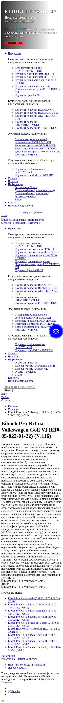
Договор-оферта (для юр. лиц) (32, 193)
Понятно (15, 42)
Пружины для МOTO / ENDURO (34, 175)
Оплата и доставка (25, 196)
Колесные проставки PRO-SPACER (35, 145)
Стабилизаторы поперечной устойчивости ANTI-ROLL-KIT (33, 141)
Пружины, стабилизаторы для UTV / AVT (30, 171)
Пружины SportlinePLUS (29, 95)
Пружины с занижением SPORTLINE (36, 76)
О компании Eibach (26, 187)
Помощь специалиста (20, 205)
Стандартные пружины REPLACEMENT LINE (28, 69)
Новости (13, 181)
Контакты (13, 202)
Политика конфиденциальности (26, 664)
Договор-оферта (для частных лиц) (35, 190)
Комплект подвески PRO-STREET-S (36, 127)
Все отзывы (8, 655)
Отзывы (12, 178)
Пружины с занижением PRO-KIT (34, 73)
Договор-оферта (17, 667)
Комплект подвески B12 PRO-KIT (34, 109)
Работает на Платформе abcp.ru (19, 658)
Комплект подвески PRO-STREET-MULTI (27, 123)
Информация (15, 184)
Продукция (14, 53)
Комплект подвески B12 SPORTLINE (36, 112)
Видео (18, 199)
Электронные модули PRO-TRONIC (36, 148)
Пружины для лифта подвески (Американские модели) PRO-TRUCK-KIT (37, 89)
